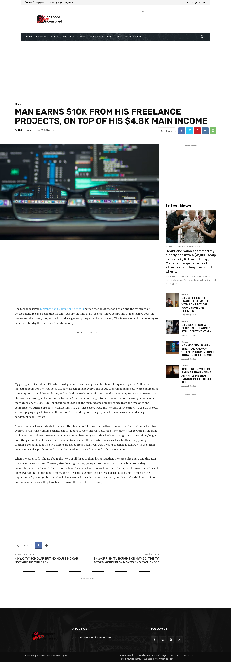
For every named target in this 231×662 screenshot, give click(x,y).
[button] (202, 37)
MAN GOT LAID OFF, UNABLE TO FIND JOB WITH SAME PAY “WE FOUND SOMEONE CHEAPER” (195, 304)
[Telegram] (196, 3)
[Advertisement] (143, 20)
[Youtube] (204, 3)
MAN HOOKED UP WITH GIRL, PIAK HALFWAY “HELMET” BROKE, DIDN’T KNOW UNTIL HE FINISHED (197, 350)
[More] (46, 545)
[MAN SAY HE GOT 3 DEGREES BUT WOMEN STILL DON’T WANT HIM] (172, 327)
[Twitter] (200, 3)
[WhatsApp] (213, 130)
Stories (18, 104)
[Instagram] (192, 3)
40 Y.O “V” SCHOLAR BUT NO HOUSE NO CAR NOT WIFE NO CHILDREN (46, 560)
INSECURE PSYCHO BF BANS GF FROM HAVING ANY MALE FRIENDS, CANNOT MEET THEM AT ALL (197, 376)
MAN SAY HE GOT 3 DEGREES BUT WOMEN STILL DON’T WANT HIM (196, 328)
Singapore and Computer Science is (62, 309)
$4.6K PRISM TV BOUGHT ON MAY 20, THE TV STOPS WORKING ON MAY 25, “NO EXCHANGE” (126, 560)
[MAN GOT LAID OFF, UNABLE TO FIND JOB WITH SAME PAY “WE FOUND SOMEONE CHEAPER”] (172, 300)
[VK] (205, 130)
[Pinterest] (197, 130)
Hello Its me (24, 130)
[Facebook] (188, 3)
